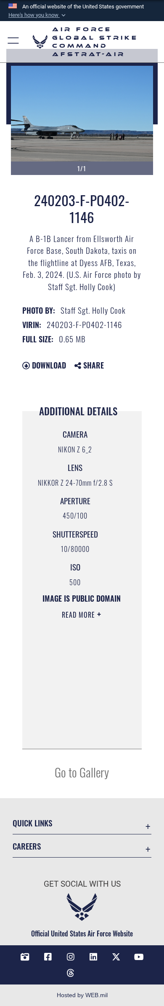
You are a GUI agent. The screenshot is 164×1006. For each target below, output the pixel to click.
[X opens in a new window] (116, 957)
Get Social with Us (82, 884)
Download (48, 365)
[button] (37, 15)
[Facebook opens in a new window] (48, 957)
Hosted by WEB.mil (82, 995)
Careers (27, 846)
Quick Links (32, 823)
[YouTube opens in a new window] (139, 957)
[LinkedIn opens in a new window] (93, 957)
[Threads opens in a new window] (70, 973)
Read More (79, 615)
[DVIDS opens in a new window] (25, 957)
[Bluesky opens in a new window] (93, 969)
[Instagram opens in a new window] (70, 957)
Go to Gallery (82, 772)
